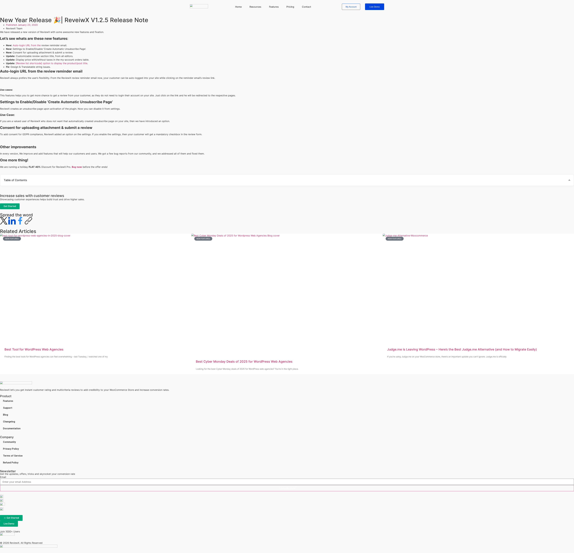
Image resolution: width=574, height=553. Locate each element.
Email (3, 477)
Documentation (11, 428)
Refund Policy (10, 462)
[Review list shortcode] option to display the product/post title (51, 63)
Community (9, 442)
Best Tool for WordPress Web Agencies (33, 349)
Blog (5, 414)
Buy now (77, 166)
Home (238, 6)
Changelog (9, 421)
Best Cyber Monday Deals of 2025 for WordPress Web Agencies (244, 361)
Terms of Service (13, 455)
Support (7, 407)
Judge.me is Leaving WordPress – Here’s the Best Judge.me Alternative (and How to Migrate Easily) (462, 349)
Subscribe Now (287, 488)
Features (274, 6)
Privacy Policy (11, 448)
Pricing (290, 6)
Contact (306, 6)
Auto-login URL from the (27, 45)
